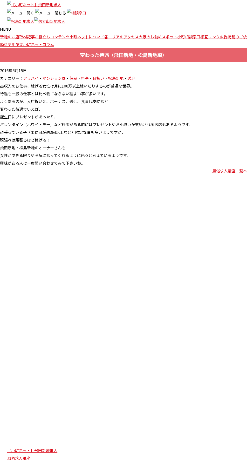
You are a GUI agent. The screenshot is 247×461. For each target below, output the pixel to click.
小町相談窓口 (188, 37)
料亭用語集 (13, 44)
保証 (73, 78)
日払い (98, 78)
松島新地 (116, 78)
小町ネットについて (86, 37)
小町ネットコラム (38, 44)
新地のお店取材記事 (17, 37)
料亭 (85, 78)
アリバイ (31, 78)
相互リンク (210, 37)
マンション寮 (54, 78)
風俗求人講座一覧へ (229, 171)
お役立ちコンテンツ (52, 37)
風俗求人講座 (18, 458)
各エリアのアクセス (121, 37)
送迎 (131, 78)
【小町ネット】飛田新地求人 (32, 450)
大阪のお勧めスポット (158, 37)
